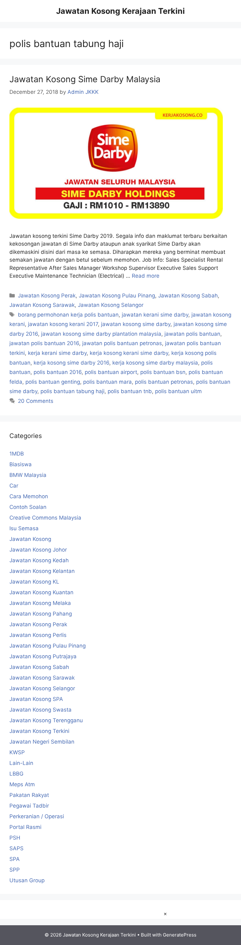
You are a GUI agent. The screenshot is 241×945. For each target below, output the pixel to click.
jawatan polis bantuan (192, 334)
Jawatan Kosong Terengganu (46, 720)
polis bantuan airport (111, 372)
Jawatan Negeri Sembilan (41, 742)
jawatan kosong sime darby (135, 324)
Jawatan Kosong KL (34, 582)
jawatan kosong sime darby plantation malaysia (101, 334)
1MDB (16, 454)
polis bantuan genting (52, 382)
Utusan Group (27, 880)
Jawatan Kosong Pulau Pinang (117, 295)
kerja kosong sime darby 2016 (71, 363)
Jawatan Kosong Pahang (40, 614)
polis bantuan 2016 (58, 372)
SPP (14, 870)
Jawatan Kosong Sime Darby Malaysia (84, 79)
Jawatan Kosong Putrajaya (43, 656)
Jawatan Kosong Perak (47, 295)
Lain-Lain (21, 763)
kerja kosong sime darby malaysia (155, 363)
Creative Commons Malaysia (45, 518)
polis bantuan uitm (178, 391)
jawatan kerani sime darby (155, 315)
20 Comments (35, 401)
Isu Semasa (24, 528)
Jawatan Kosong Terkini (39, 731)
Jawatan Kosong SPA (36, 699)
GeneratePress (179, 935)
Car (13, 486)
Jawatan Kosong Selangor (110, 305)
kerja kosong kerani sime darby (129, 353)
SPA (14, 859)
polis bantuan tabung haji (72, 391)
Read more (145, 276)
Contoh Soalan (27, 507)
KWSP (17, 752)
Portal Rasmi (25, 827)
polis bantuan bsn (162, 372)
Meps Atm (22, 784)
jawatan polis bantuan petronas (122, 343)
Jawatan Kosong (30, 539)
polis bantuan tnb (130, 391)
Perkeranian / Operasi (36, 816)
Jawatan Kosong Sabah (188, 295)
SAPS (16, 848)
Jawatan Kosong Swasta (40, 710)
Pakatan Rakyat (29, 795)
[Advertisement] (120, 927)
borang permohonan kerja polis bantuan (68, 315)
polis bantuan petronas (164, 382)
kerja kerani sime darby (57, 353)
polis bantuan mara (107, 382)
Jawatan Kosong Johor (38, 550)
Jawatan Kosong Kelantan (42, 571)
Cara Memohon (28, 496)
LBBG (16, 774)
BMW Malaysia (27, 475)
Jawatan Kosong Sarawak (42, 305)
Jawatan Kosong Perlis (38, 635)
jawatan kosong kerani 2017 (63, 324)
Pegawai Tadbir (29, 806)
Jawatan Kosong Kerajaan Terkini (120, 11)
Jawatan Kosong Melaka (40, 603)
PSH (14, 838)
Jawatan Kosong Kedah (39, 560)
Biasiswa (20, 464)
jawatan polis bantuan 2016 (44, 343)
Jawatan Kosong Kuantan (41, 592)
